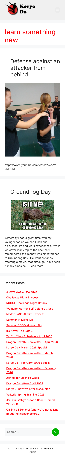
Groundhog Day (30, 191)
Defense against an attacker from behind (35, 68)
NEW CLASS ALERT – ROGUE (25, 314)
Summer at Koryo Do (19, 319)
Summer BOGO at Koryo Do (23, 325)
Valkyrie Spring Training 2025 (25, 394)
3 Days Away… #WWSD (21, 291)
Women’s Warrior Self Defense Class (29, 308)
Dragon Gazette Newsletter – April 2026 (32, 342)
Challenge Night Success (22, 297)
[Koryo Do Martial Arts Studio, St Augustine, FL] (20, 8)
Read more (36, 266)
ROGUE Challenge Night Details (26, 303)
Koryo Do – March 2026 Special (26, 347)
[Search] (55, 432)
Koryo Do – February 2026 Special (28, 362)
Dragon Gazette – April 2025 (24, 383)
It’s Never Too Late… (19, 330)
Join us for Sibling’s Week (22, 377)
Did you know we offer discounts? (28, 389)
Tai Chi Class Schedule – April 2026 (29, 336)
